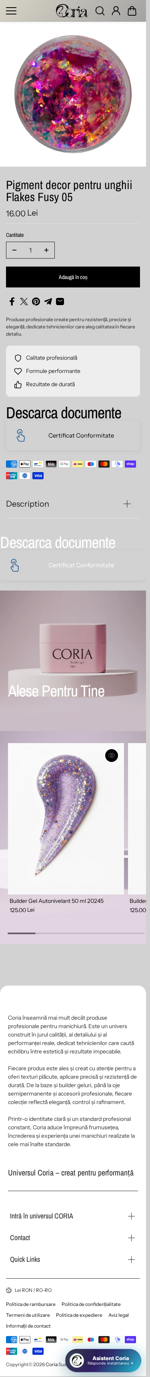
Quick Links (25, 1259)
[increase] (46, 250)
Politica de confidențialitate (91, 1304)
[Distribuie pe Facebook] (12, 301)
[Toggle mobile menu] (29, 11)
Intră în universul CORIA (41, 1216)
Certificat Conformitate (81, 435)
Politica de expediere (79, 1315)
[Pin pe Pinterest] (36, 301)
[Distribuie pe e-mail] (60, 301)
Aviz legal (118, 1315)
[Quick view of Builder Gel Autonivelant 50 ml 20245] (108, 755)
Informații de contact (28, 1326)
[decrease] (14, 250)
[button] (132, 11)
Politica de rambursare (31, 1304)
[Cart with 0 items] (132, 11)
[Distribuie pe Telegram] (48, 301)
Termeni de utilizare (28, 1315)
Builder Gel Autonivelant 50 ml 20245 (57, 896)
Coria (52, 1364)
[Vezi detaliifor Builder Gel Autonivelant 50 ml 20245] (64, 816)
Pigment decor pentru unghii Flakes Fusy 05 (69, 192)
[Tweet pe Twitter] (24, 301)
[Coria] (72, 10)
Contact (20, 1237)
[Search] (100, 11)
